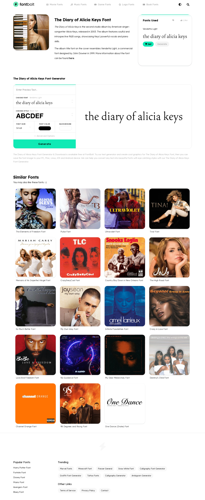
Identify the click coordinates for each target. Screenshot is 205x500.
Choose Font (22, 98)
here (71, 58)
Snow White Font (126, 468)
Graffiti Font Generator (70, 475)
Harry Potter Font (22, 467)
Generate (162, 44)
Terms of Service (67, 490)
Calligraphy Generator (115, 475)
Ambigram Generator (141, 475)
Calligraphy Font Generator (152, 468)
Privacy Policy (88, 490)
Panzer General (105, 468)
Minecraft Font (85, 468)
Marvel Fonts (66, 468)
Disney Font (19, 477)
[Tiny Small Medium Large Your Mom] (23, 126)
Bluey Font (18, 492)
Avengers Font (20, 487)
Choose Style (22, 111)
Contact (104, 490)
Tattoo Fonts (93, 475)
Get (149, 44)
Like (185, 20)
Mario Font (18, 482)
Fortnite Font (19, 472)
